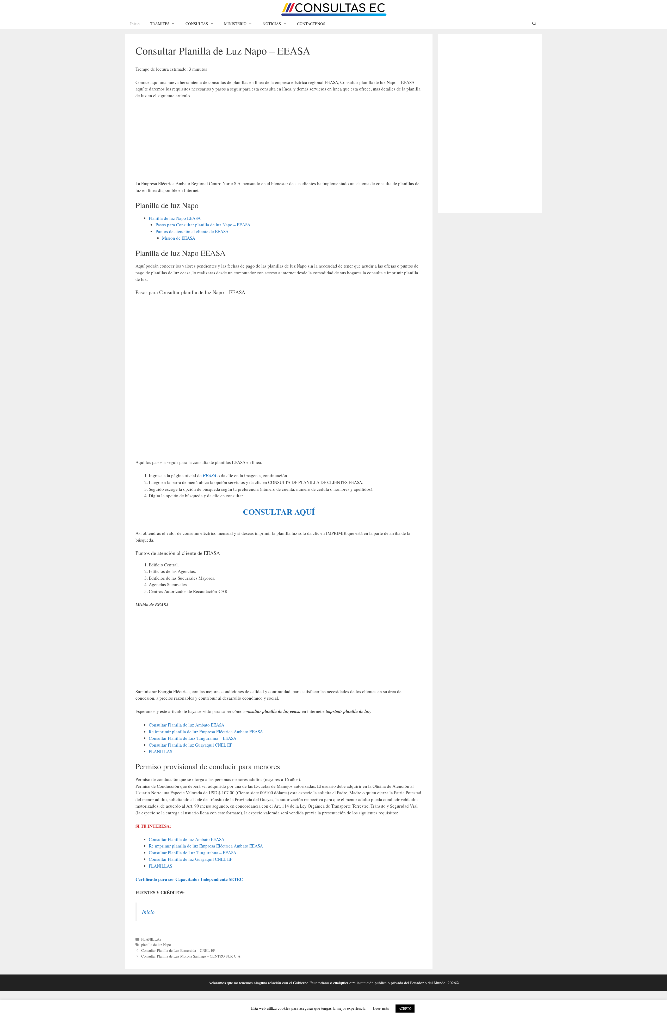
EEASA (210, 476)
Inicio (135, 23)
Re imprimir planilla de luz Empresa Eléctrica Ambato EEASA (206, 732)
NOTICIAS (272, 23)
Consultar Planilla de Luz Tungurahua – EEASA (192, 738)
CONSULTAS (197, 23)
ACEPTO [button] (405, 1008)
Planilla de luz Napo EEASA (175, 218)
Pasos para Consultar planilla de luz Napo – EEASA (203, 225)
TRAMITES (159, 23)
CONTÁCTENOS (311, 23)
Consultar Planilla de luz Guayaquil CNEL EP (190, 745)
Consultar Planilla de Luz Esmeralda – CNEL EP (178, 950)
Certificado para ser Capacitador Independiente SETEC (189, 879)
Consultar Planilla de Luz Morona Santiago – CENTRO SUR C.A (190, 956)
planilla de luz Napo (156, 944)
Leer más (381, 1008)
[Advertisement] (279, 142)
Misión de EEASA (178, 238)
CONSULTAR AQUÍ (279, 512)
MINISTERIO (235, 23)
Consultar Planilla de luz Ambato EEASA (186, 725)
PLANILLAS (160, 751)
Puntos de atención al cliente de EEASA (192, 231)
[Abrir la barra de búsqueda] (534, 23)
